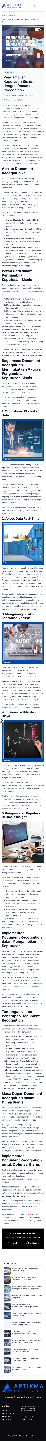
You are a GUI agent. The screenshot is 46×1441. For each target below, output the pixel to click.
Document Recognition (23, 1179)
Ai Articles (12, 15)
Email (29, 1214)
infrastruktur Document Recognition (26, 1108)
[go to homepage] (11, 6)
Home (4, 15)
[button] (34, 6)
